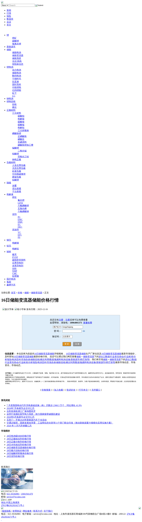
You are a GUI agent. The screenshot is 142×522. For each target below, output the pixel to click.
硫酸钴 (21, 116)
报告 (9, 16)
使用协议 (16, 511)
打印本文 (83, 390)
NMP (14, 271)
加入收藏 (58, 390)
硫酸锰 (21, 124)
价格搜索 (46, 390)
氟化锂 (21, 200)
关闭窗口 (96, 390)
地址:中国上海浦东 (10, 502)
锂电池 (10, 67)
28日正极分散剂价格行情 (19, 442)
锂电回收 (11, 101)
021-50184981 (13, 494)
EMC (20, 219)
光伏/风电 (17, 61)
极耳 (14, 254)
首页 (13, 292)
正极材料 (11, 110)
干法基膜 (16, 191)
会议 (9, 22)
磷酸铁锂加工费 (25, 145)
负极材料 (11, 162)
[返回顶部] (1, 519)
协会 (121, 356)
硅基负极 (16, 171)
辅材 (9, 251)
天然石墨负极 (19, 168)
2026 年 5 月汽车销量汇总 (19, 426)
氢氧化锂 (16, 44)
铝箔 (9, 246)
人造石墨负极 (19, 165)
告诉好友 (71, 390)
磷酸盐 (21, 139)
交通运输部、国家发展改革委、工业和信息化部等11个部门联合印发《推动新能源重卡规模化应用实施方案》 (60, 423)
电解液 (10, 194)
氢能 (9, 282)
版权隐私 (6, 511)
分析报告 (32, 362)
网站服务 (27, 511)
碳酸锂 (15, 41)
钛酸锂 (15, 180)
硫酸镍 (21, 122)
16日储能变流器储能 (44, 353)
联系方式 (37, 511)
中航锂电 (16, 87)
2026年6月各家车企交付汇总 (20, 417)
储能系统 (16, 58)
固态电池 (11, 279)
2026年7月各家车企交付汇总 (20, 408)
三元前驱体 (23, 130)
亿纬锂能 (16, 90)
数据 (52, 359)
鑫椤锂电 (5, 30)
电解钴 (21, 127)
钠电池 (10, 98)
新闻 (9, 10)
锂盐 (14, 197)
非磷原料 (22, 142)
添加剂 (15, 229)
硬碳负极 (16, 177)
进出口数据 (104, 356)
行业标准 (128, 356)
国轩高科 (16, 84)
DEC (20, 227)
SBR (14, 268)
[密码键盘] (84, 331)
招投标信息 (17, 64)
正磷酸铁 (22, 136)
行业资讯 (114, 356)
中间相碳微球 (19, 174)
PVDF (15, 257)
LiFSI (20, 203)
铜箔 (9, 240)
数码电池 (16, 76)
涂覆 (14, 185)
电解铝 (15, 249)
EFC (20, 235)
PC (19, 217)
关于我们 (48, 511)
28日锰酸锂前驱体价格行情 (20, 453)
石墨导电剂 (17, 263)
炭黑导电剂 (17, 266)
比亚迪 (15, 81)
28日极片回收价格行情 (18, 450)
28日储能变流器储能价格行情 (21, 447)
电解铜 (15, 243)
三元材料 (16, 113)
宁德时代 (16, 78)
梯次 (14, 107)
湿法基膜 (16, 188)
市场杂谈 (25, 359)
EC (19, 224)
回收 (14, 104)
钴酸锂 (15, 154)
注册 (61, 320)
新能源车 (11, 46)
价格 (20, 292)
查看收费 (87, 322)
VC (19, 232)
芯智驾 (86, 359)
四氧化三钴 (23, 156)
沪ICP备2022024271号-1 (12, 505)
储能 (9, 49)
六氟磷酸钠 (23, 211)
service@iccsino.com (16, 497)
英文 (9, 25)
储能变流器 (17, 55)
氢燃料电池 (59, 359)
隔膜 (9, 183)
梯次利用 (44, 359)
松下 (14, 93)
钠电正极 (16, 159)
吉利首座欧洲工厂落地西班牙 (21, 411)
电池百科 (16, 359)
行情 (9, 13)
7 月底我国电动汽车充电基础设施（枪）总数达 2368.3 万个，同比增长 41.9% (44, 405)
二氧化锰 (22, 151)
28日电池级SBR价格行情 (19, 436)
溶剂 (14, 214)
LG (13, 96)
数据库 (10, 19)
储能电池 (16, 52)
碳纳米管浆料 (19, 260)
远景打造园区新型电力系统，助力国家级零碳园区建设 (33, 414)
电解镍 (21, 119)
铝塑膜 (15, 276)
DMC (20, 222)
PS (19, 237)
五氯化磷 (22, 208)
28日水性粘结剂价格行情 (19, 444)
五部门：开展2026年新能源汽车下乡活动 (27, 420)
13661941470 (27, 494)
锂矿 (14, 38)
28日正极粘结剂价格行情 (19, 439)
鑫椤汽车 (11, 285)
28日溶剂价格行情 (15, 456)
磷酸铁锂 (16, 133)
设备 (68, 359)
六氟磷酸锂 (23, 205)
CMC (14, 273)
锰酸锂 (15, 148)
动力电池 (16, 70)
